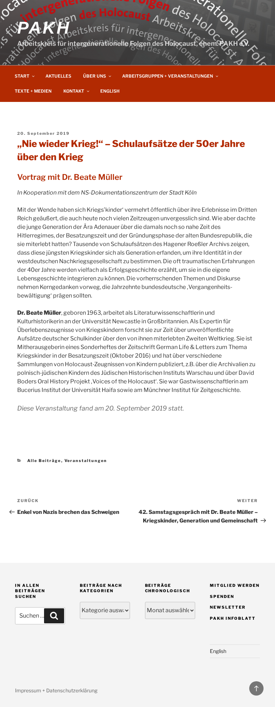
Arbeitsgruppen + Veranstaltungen (167, 76)
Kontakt (73, 91)
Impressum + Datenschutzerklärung (56, 690)
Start (22, 76)
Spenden (222, 596)
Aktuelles (58, 76)
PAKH (43, 27)
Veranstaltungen (85, 460)
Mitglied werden (235, 585)
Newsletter (228, 607)
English (110, 91)
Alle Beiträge (44, 460)
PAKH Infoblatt (233, 618)
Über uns (94, 76)
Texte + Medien (33, 91)
